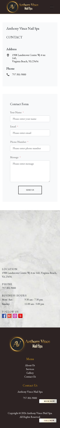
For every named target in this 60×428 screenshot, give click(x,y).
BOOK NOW (49, 401)
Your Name (17, 112)
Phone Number (19, 141)
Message (15, 157)
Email (14, 126)
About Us (30, 365)
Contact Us (30, 376)
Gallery (30, 372)
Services (30, 369)
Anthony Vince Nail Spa (30, 391)
